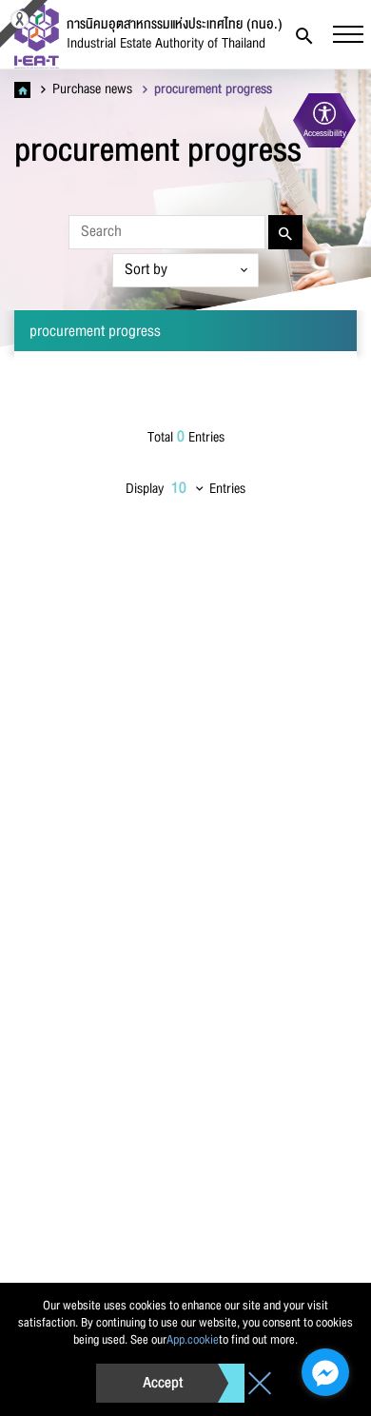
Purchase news (90, 89)
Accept (163, 1382)
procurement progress (211, 89)
